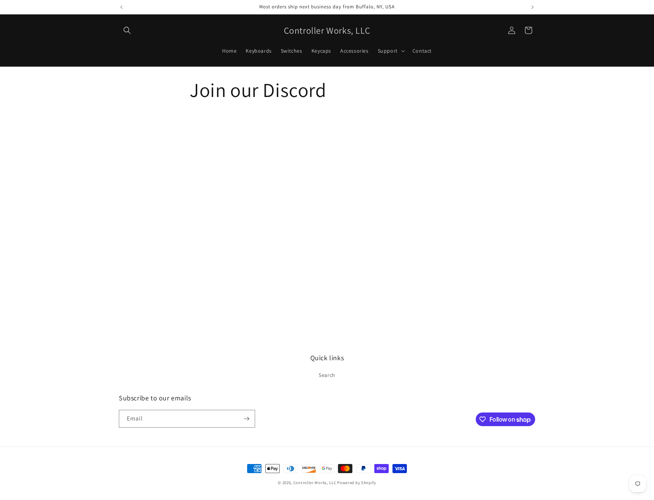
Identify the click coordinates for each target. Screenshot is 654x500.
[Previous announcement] (121, 7)
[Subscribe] (246, 419)
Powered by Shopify (356, 482)
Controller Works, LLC (314, 482)
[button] (127, 30)
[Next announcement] (532, 7)
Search (327, 375)
